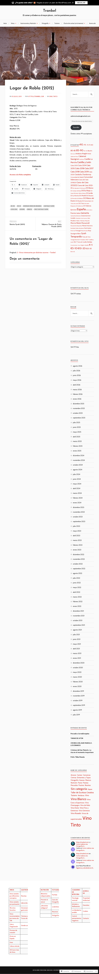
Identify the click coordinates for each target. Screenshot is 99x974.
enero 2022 (77, 606)
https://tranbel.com (36, 96)
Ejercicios (73, 210)
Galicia (78, 213)
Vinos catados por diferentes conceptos (14, 896)
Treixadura (82, 239)
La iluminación (56, 907)
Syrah (83, 233)
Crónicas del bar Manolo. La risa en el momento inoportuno (82, 751)
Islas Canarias (84, 218)
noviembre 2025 (79, 408)
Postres (81, 785)
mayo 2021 (77, 644)
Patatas (85, 783)
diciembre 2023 (78, 507)
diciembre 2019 (78, 691)
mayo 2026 (77, 380)
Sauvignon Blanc (76, 233)
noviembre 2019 (78, 696)
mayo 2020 (77, 672)
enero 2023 (77, 550)
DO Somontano (86, 201)
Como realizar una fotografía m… (82, 845)
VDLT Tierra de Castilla (80, 242)
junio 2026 (77, 375)
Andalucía (79, 154)
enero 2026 (77, 399)
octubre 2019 (77, 700)
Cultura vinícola (14, 946)
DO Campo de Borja (76, 190)
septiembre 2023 (79, 521)
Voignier (83, 245)
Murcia (84, 226)
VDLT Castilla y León (41, 209)
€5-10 (19, 206)
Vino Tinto (53, 96)
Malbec (78, 220)
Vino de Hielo (85, 805)
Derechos (86, 905)
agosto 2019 (77, 710)
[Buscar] (91, 94)
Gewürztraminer (85, 216)
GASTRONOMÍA (26, 890)
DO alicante (76, 188)
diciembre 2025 (78, 404)
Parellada (73, 228)
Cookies (85, 911)
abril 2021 (76, 649)
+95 (84, 145)
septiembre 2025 (79, 418)
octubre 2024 (78, 465)
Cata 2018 (75, 171)
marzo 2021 (77, 653)
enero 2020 (77, 686)
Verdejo (89, 242)
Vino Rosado (76, 813)
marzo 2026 (77, 390)
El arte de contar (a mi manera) (73, 23)
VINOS (12, 890)
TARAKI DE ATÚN (77, 738)
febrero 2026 (77, 394)
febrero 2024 (77, 498)
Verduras (81, 795)
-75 (87, 145)
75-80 (91, 145)
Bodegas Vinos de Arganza (32, 206)
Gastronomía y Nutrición (28, 23)
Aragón (84, 153)
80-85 (73, 150)
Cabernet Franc (74, 156)
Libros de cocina (26, 903)
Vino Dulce (75, 808)
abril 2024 (76, 488)
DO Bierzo (89, 188)
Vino (87, 795)
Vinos (13, 23)
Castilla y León (49, 206)
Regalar (81, 3)
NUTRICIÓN (45, 890)
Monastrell (85, 223)
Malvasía (82, 220)
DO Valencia (87, 206)
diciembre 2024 (78, 455)
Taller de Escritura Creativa (82, 792)
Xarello (87, 245)
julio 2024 (76, 474)
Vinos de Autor (74, 245)
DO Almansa (82, 188)
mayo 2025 (77, 432)
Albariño (89, 151)
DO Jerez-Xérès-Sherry (80, 193)
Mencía (29, 209)
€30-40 (73, 251)
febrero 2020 (78, 682)
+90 (81, 144)
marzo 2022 (77, 597)
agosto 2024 (77, 470)
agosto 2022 (77, 573)
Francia (73, 213)
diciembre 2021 (78, 611)
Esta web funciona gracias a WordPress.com (49, 970)
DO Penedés (74, 198)
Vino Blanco (78, 799)
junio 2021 (76, 639)
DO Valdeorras (79, 206)
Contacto (86, 918)
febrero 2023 (77, 545)
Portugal (78, 230)
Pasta (80, 783)
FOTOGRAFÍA (56, 890)
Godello (73, 218)
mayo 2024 (77, 484)
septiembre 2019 (79, 705)
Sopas (90, 789)
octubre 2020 (78, 668)
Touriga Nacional (75, 239)
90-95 (85, 151)
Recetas (88, 785)
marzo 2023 (77, 540)
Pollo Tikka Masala (77, 757)
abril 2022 (76, 592)
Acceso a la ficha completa (20, 175)
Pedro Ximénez (80, 228)
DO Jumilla (89, 193)
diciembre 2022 (78, 554)
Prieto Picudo (84, 230)
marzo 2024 (77, 493)
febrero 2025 (77, 446)
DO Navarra (90, 196)
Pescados (74, 785)
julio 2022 (76, 578)
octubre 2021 (77, 620)
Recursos (55, 912)
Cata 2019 (84, 171)
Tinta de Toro (86, 237)
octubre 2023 (78, 517)
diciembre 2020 (78, 663)
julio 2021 (76, 635)
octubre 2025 (78, 413)
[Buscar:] (82, 94)
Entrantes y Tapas (84, 778)
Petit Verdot (87, 228)
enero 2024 (77, 503)
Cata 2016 (14, 209)
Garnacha (85, 213)
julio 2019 (76, 715)
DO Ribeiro (80, 198)
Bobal (89, 153)
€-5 (91, 244)
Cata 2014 (82, 165)
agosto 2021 (77, 630)
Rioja (89, 230)
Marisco (88, 780)
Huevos (82, 780)
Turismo (57, 23)
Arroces (73, 775)
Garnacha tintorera (76, 216)
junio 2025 (77, 427)
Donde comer (25, 925)
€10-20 (81, 248)
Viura (79, 245)
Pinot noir (73, 230)
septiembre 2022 (79, 569)
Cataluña (78, 174)
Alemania (73, 153)
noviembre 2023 (79, 512)
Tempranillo (76, 236)
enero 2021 (77, 658)
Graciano (78, 218)
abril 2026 (76, 385)
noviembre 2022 (79, 559)
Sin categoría (79, 789)
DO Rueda (79, 201)
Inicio (5, 23)
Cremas (73, 778)
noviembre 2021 (78, 616)
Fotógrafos (55, 915)
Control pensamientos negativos (76, 918)
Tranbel (49, 11)
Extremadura (89, 210)
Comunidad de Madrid (77, 177)
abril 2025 (76, 437)
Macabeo (73, 220)
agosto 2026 (77, 366)
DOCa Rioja (86, 191)
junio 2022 (77, 583)
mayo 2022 (77, 587)
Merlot (78, 223)
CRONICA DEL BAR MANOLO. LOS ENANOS (81, 744)
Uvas (11, 942)
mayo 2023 (77, 531)
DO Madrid (82, 196)
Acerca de (92, 23)
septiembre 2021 (79, 625)
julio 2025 (76, 422)
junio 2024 (77, 479)
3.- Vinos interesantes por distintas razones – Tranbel (36, 252)
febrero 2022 (77, 601)
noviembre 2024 (79, 460)
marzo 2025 (77, 441)
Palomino (90, 226)
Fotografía (45, 23)
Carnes (79, 775)
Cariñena (81, 159)
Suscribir (76, 127)
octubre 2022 (78, 564)
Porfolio (54, 895)
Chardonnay (86, 174)
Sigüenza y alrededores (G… (85, 868)
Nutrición (74, 783)
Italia (88, 218)
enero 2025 (77, 451)
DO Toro (81, 203)
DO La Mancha (75, 195)
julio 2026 (76, 371)
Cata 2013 (74, 165)
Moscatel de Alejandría (76, 225)
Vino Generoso (84, 811)
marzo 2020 (77, 677)
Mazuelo (87, 220)
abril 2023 (76, 536)
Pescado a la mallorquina (80, 734)
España (22, 209)
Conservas (86, 775)
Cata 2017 (89, 168)
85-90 (13, 206)
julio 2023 (76, 526)
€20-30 (89, 249)
